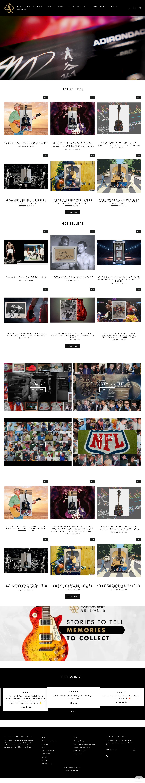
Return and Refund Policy (84, 747)
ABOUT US (104, 6)
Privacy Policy (79, 741)
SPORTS (50, 6)
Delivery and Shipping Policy (85, 744)
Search (76, 737)
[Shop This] (38, 387)
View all (72, 212)
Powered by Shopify (72, 770)
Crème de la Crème (35, 6)
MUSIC (61, 6)
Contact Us (78, 754)
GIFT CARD (92, 6)
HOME (20, 6)
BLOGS (114, 6)
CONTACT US (22, 10)
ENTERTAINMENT (75, 6)
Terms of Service (80, 751)
